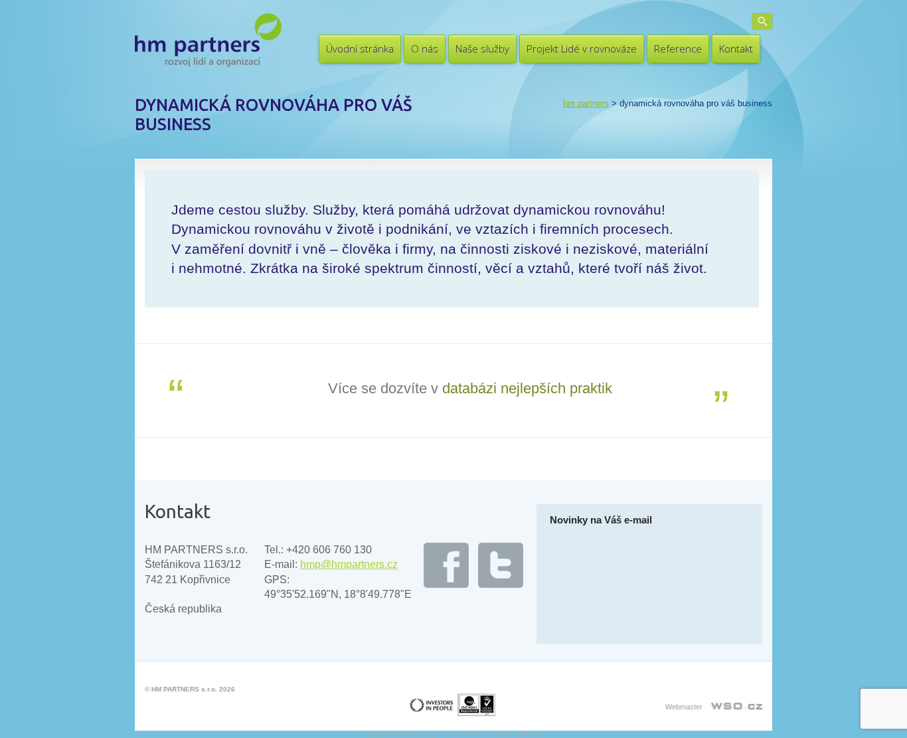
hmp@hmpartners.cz (349, 564)
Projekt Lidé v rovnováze (582, 48)
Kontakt (736, 48)
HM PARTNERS (586, 103)
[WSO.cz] (735, 702)
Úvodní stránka (360, 48)
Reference (678, 48)
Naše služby (482, 48)
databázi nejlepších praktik (527, 388)
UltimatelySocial (518, 734)
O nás (424, 48)
